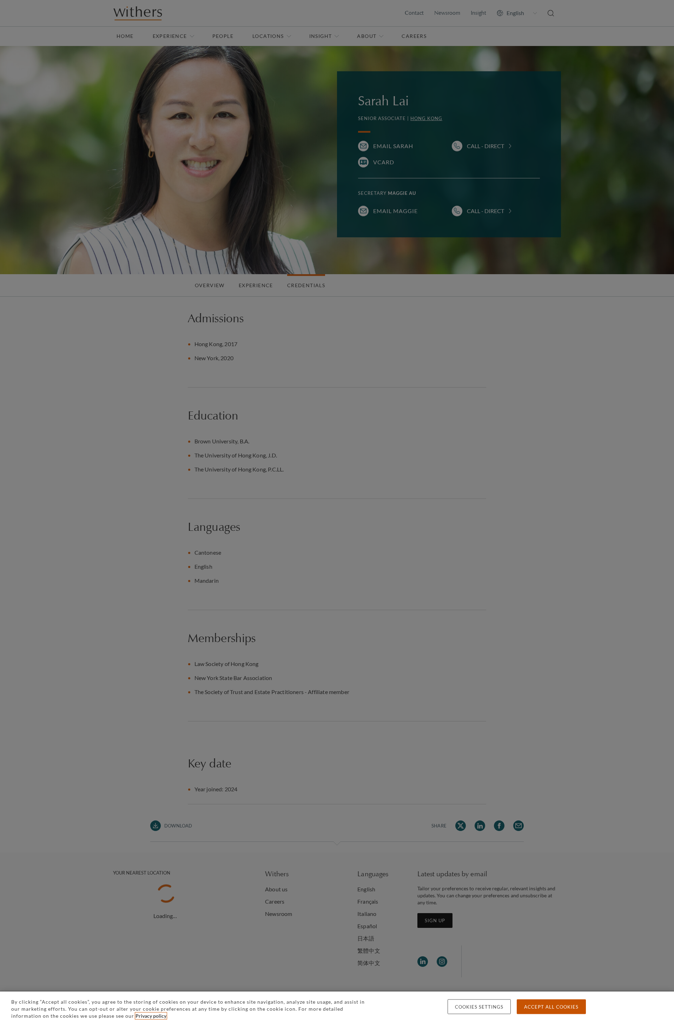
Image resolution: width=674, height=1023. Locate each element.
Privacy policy (151, 1016)
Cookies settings (479, 1007)
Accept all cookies (551, 1007)
